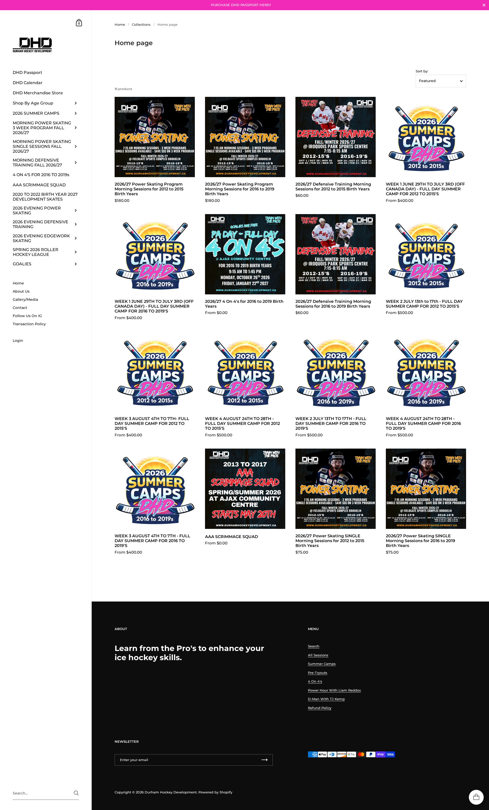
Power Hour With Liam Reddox (334, 690)
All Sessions (318, 655)
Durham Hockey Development (171, 792)
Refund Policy (319, 708)
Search (313, 646)
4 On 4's (315, 681)
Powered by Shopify (215, 792)
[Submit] (76, 793)
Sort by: (422, 71)
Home (120, 24)
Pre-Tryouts (317, 673)
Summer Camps (322, 664)
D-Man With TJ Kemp (326, 699)
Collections (141, 24)
